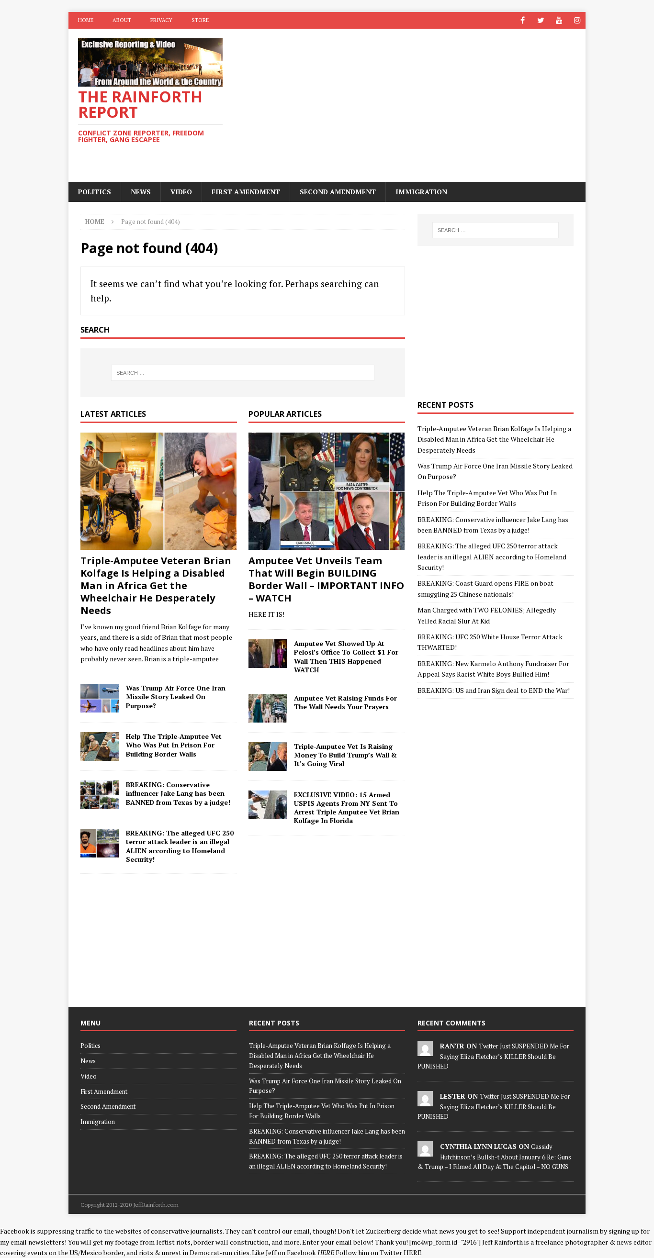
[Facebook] (522, 20)
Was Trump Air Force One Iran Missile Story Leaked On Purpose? (176, 696)
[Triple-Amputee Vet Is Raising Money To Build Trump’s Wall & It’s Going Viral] (267, 756)
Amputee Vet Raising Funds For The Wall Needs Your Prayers (345, 702)
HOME (85, 20)
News (141, 191)
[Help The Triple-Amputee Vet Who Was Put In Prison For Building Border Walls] (99, 746)
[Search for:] (243, 373)
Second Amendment (338, 191)
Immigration (421, 191)
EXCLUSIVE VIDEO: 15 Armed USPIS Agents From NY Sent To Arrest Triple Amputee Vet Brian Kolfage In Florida (346, 807)
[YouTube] (559, 20)
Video (181, 191)
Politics (94, 191)
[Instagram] (577, 20)
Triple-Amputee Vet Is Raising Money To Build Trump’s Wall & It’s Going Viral (345, 755)
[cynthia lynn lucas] (425, 1151)
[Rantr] (425, 1050)
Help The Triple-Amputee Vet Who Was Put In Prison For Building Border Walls (174, 745)
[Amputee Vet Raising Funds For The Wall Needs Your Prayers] (267, 708)
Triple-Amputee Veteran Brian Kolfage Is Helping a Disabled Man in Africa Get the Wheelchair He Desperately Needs (155, 585)
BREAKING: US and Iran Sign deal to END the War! (493, 690)
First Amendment (246, 191)
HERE (413, 1252)
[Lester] (425, 1101)
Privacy (161, 20)
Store (200, 20)
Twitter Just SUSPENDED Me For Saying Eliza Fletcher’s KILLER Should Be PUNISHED (493, 1056)
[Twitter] (540, 20)
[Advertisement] (410, 105)
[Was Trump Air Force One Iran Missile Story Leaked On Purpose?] (99, 698)
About (122, 20)
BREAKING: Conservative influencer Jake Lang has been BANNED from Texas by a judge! (178, 793)
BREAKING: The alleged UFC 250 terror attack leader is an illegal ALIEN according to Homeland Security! (180, 846)
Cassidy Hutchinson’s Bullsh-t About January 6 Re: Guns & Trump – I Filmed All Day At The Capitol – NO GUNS (494, 1156)
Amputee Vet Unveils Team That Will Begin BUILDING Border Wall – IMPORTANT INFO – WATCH (326, 579)
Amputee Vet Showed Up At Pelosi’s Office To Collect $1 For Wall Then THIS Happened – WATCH (346, 656)
